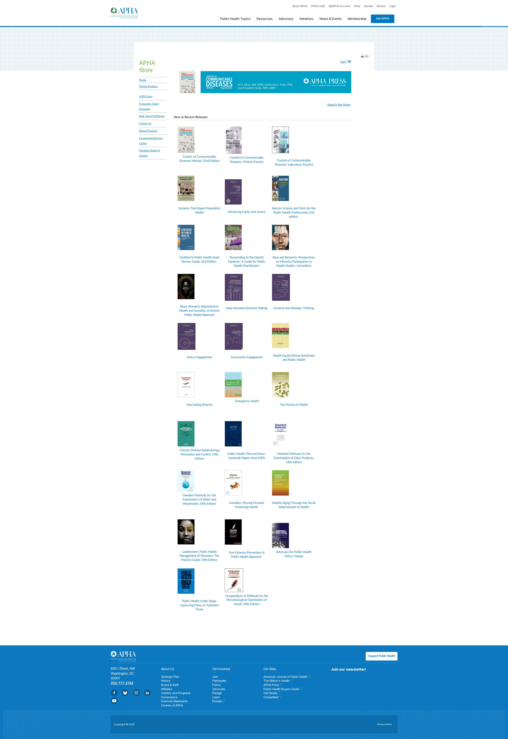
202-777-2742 (122, 683)
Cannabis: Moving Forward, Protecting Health (246, 505)
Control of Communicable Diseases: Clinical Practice (247, 159)
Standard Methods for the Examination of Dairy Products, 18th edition (294, 458)
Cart (343, 62)
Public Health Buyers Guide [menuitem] (281, 689)
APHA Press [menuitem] (271, 685)
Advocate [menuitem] (218, 689)
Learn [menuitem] (216, 697)
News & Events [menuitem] (330, 19)
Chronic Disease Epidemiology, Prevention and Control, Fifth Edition (199, 454)
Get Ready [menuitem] (270, 693)
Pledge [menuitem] (217, 693)
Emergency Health (246, 401)
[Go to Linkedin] (147, 692)
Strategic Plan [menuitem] (170, 676)
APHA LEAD (318, 6)
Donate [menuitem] (217, 701)
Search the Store (338, 105)
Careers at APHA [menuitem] (172, 705)
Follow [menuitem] (216, 685)
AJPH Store (145, 96)
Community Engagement (247, 357)
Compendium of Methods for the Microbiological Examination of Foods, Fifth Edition (246, 600)
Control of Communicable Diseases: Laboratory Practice (294, 162)
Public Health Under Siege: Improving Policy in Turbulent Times (199, 605)
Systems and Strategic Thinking (294, 308)
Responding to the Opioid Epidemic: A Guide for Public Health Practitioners (246, 261)
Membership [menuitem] (357, 19)
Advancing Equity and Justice (247, 211)
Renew (381, 6)
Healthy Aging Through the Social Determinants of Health (294, 505)
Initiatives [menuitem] (306, 19)
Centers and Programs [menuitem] (175, 693)
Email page (366, 56)
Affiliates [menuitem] (166, 689)
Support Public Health (381, 656)
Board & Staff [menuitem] (169, 685)
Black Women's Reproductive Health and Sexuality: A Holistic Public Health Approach (199, 310)
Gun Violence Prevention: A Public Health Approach (247, 554)
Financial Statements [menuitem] (174, 701)
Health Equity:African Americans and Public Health (294, 357)
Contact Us (145, 123)
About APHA (299, 6)
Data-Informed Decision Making (246, 308)
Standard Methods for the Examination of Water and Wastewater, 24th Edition (199, 499)
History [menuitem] (165, 680)
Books (142, 80)
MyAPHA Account (339, 6)
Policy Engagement (199, 357)
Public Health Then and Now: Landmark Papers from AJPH (247, 456)
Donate (368, 6)
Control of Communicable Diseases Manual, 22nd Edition (199, 158)
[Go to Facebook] (114, 692)
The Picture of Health (294, 404)
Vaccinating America (199, 404)
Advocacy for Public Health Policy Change (294, 554)
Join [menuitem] (215, 676)
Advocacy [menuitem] (286, 19)
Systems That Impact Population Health (199, 210)
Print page (362, 56)
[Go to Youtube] (114, 700)
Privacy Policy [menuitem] (384, 724)
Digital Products (148, 86)
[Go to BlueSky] (125, 692)
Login (392, 6)
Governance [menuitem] (169, 697)
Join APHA (382, 18)
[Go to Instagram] (136, 692)
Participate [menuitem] (219, 680)
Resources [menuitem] (264, 19)
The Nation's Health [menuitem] (277, 680)
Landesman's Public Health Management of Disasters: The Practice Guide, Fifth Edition (199, 556)
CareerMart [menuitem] (271, 697)
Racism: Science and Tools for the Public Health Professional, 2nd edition (294, 212)
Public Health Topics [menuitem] (235, 19)
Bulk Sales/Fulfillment (152, 116)
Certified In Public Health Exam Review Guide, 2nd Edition (199, 259)
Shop (357, 6)
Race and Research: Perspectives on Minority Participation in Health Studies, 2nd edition (294, 261)
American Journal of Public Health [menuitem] (286, 676)
